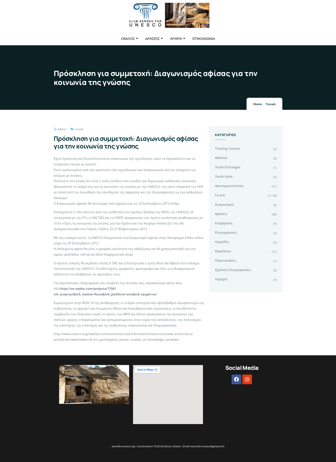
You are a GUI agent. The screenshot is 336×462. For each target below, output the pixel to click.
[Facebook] (236, 379)
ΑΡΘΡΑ (176, 38)
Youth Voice (224, 176)
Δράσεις (221, 214)
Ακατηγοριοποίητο (229, 186)
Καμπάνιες (223, 251)
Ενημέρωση (223, 223)
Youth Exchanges (227, 167)
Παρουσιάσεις (225, 260)
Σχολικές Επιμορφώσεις (233, 270)
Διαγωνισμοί (224, 204)
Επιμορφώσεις (226, 232)
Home (257, 104)
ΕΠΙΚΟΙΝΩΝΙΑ (203, 38)
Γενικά (271, 104)
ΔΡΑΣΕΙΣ (152, 38)
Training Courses (227, 148)
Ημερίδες (222, 242)
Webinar (221, 158)
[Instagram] (247, 379)
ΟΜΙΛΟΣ (128, 38)
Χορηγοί (221, 279)
